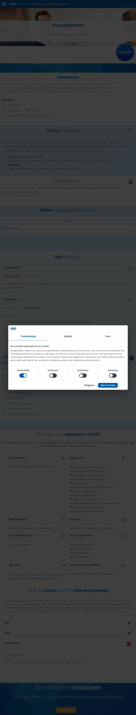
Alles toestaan (107, 385)
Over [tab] (107, 336)
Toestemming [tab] (28, 336)
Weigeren (89, 385)
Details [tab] (68, 336)
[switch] (53, 375)
